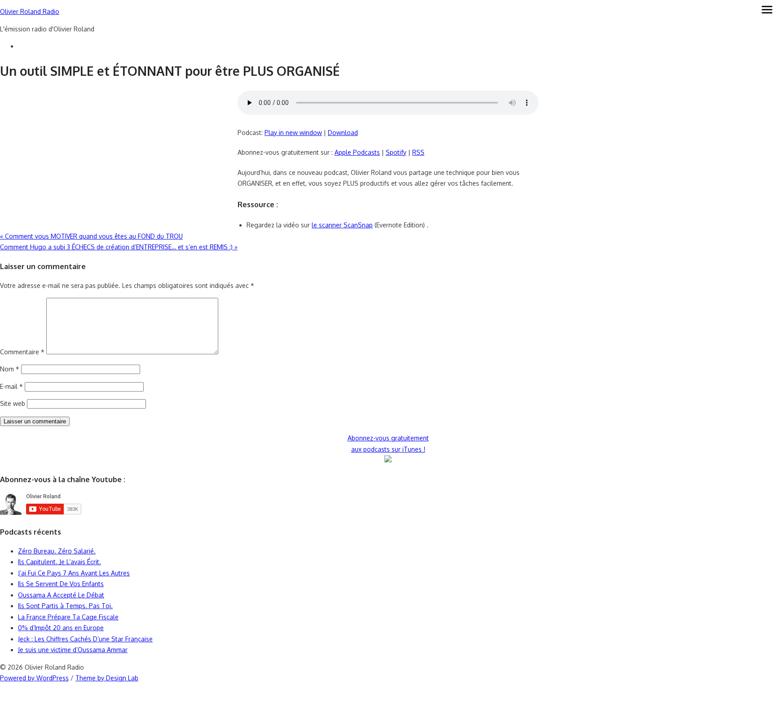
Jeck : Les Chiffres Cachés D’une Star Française (85, 639)
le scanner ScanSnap (342, 225)
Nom (9, 369)
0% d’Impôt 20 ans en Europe (61, 627)
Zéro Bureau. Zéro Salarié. (57, 551)
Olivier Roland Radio (29, 11)
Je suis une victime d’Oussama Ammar (73, 649)
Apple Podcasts (357, 152)
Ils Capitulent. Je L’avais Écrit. (59, 562)
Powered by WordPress (34, 678)
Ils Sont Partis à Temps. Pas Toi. (65, 606)
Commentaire (22, 352)
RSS (418, 152)
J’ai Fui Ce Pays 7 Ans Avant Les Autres (74, 573)
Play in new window (293, 132)
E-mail (11, 386)
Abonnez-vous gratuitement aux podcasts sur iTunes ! (388, 443)
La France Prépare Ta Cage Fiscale (68, 617)
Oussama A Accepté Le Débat (61, 595)
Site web (12, 403)
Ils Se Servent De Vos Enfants (61, 584)
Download (343, 132)
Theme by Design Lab (106, 678)
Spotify (396, 152)
